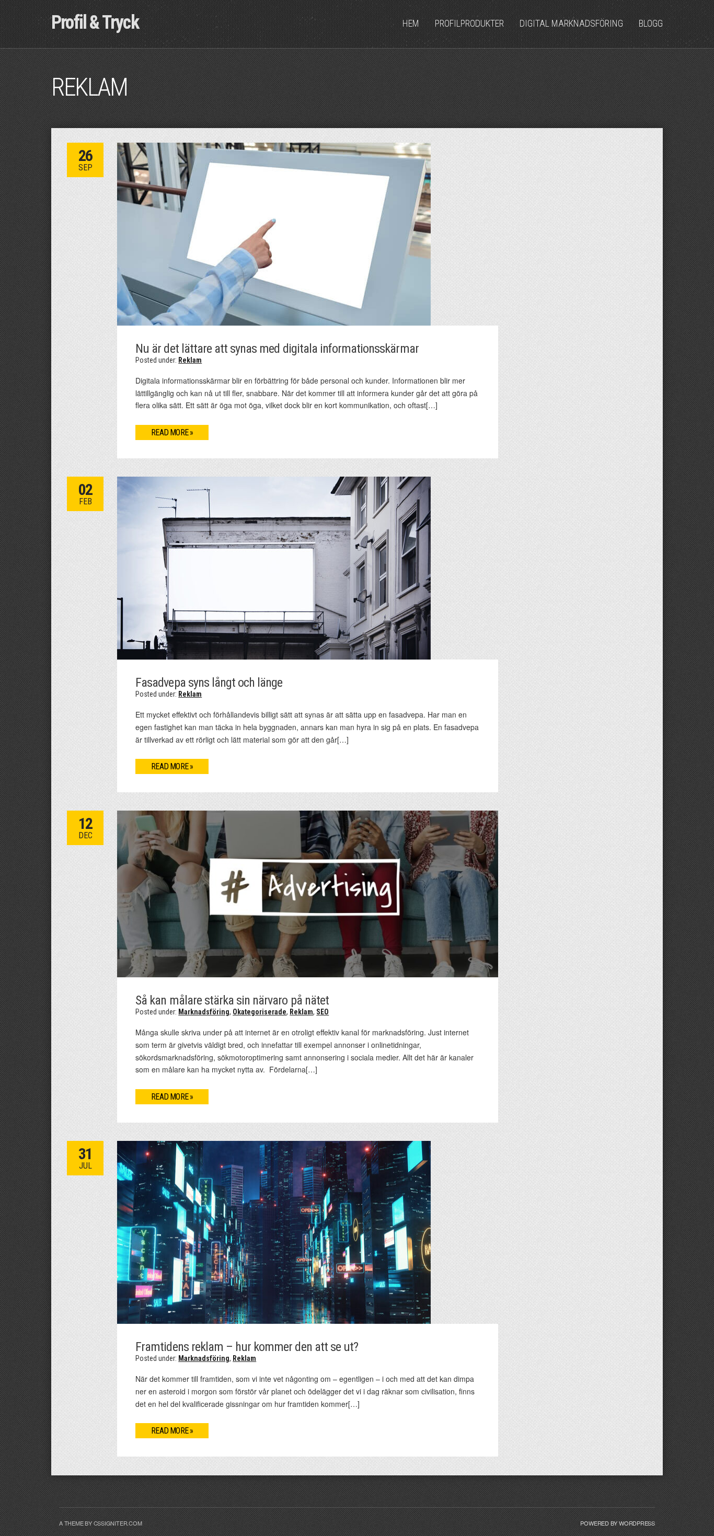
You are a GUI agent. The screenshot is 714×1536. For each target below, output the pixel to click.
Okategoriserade (259, 1012)
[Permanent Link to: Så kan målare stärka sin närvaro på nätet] (307, 892)
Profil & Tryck (95, 22)
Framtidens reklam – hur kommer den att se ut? (246, 1346)
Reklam (190, 360)
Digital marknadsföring (571, 23)
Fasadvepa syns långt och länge (208, 682)
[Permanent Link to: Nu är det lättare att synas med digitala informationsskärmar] (274, 233)
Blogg (651, 23)
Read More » (172, 432)
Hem (410, 23)
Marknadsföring (203, 1012)
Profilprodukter (469, 23)
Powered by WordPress (617, 1523)
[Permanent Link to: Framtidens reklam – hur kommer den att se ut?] (274, 1231)
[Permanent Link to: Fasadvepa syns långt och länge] (274, 567)
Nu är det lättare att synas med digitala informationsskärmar (276, 348)
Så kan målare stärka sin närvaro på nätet (232, 1000)
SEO (322, 1012)
